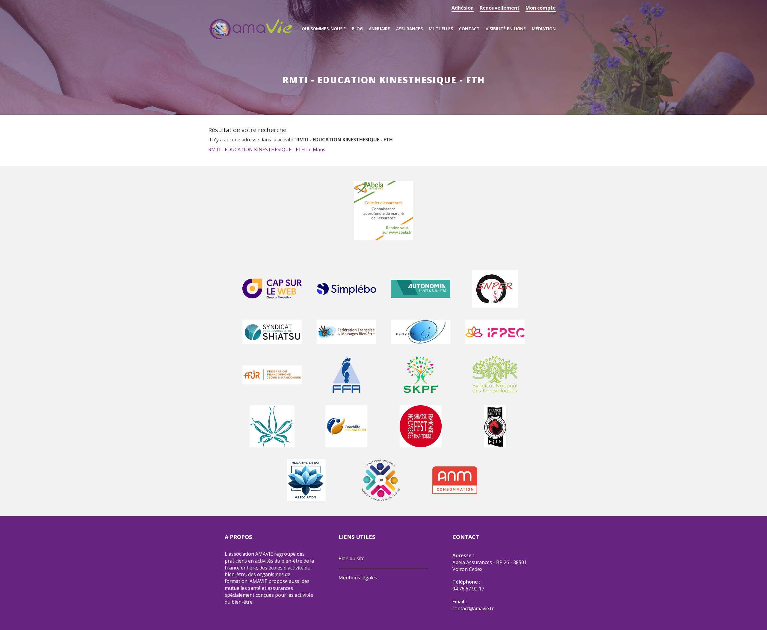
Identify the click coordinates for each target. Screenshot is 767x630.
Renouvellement (500, 7)
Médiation (544, 28)
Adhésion (463, 7)
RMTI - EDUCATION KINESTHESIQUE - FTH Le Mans (266, 149)
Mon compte (541, 7)
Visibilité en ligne (506, 28)
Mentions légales (358, 577)
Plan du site (352, 558)
